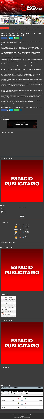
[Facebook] (20, 416)
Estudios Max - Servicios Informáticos (25, 414)
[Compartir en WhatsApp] (16, 38)
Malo (3, 211)
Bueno (3, 208)
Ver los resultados (22, 218)
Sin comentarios (5, 214)
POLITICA (5, 29)
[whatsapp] (23, 416)
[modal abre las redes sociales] (21, 38)
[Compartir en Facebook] (4, 38)
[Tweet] (11, 38)
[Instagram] (21, 416)
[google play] (22, 416)
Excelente (3, 210)
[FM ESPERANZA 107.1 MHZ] (22, 7)
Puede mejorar (4, 212)
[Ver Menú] (1, 3)
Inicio (2, 29)
